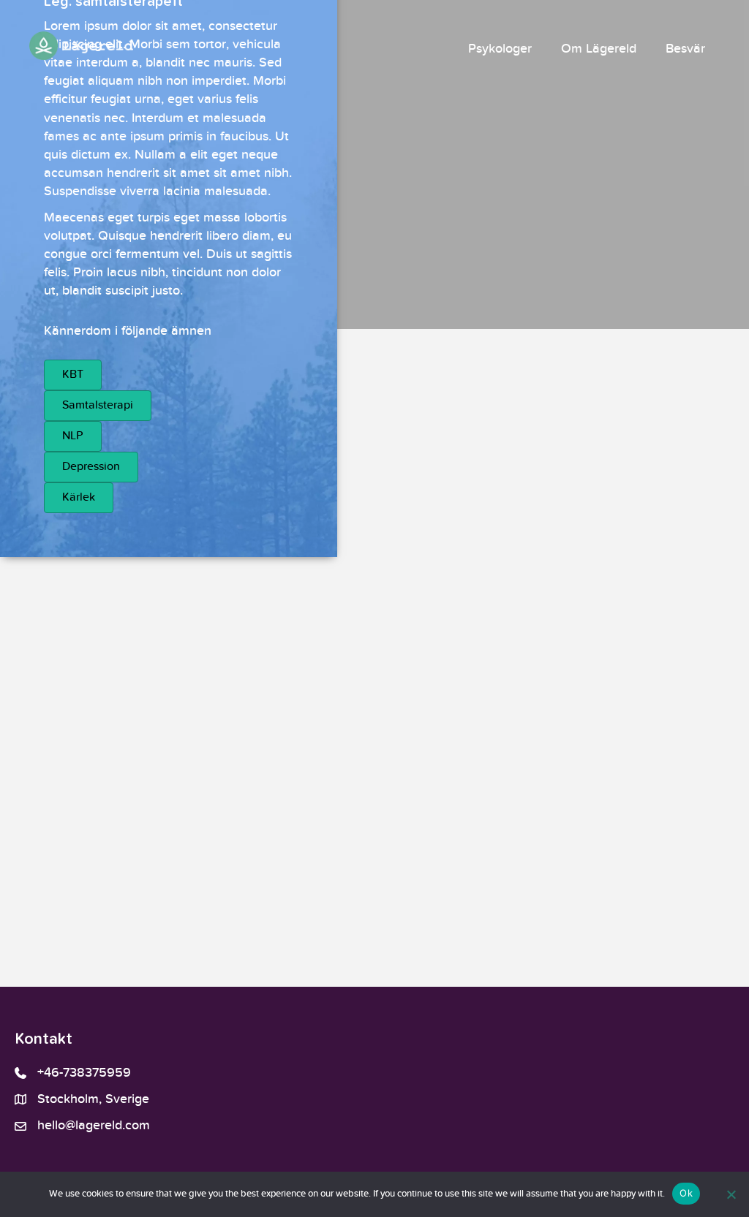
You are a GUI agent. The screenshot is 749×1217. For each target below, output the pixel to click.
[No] (730, 1194)
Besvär (685, 49)
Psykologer (500, 49)
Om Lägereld (598, 49)
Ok (686, 1193)
